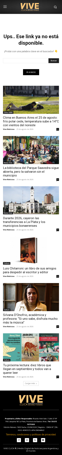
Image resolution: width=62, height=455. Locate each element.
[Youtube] (43, 440)
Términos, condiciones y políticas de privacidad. (31, 434)
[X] (35, 440)
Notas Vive (8, 163)
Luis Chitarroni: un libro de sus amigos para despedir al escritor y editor (29, 270)
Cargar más (30, 383)
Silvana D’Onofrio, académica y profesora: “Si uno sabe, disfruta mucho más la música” (30, 318)
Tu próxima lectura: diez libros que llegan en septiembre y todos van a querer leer (27, 369)
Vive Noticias (8, 129)
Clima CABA (8, 112)
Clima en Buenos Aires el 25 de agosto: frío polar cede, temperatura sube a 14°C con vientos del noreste (31, 121)
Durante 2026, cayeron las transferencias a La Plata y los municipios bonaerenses (24, 222)
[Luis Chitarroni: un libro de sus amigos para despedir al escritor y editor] (31, 251)
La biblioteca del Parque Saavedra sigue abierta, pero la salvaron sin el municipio (31, 171)
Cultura (6, 263)
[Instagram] (27, 440)
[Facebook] (19, 440)
